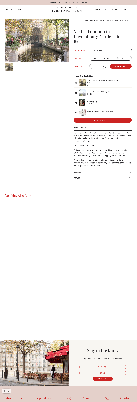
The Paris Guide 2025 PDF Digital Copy (100, 92)
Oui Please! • (103, 120)
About (86, 398)
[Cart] (130, 9)
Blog (67, 398)
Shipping (78, 172)
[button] (9, 9)
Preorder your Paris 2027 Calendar (68, 2)
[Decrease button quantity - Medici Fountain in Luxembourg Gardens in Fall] (92, 66)
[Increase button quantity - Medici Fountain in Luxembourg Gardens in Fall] (102, 66)
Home (76, 21)
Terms (77, 178)
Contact (126, 398)
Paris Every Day (92, 102)
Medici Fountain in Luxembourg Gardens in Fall (102, 80)
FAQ (106, 398)
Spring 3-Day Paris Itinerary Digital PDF (100, 111)
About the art (81, 128)
